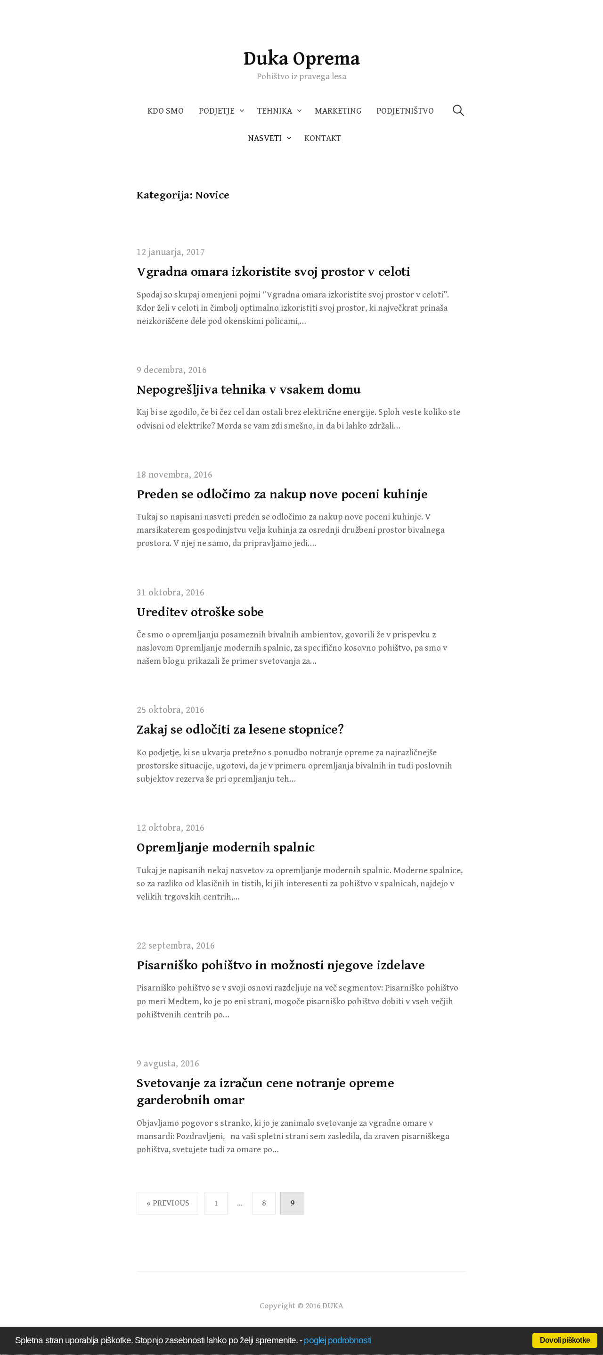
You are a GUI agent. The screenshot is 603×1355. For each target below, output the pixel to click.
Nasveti (265, 138)
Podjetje (217, 111)
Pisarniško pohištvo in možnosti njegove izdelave (281, 965)
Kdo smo (165, 111)
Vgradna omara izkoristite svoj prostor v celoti (273, 272)
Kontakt (322, 138)
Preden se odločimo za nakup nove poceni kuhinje (282, 494)
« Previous (168, 1203)
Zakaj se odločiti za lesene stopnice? (240, 729)
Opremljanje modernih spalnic (226, 847)
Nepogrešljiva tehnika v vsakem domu (249, 389)
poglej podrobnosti (337, 1340)
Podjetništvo (405, 111)
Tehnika (274, 111)
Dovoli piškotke (565, 1340)
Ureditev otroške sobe (200, 612)
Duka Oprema (302, 58)
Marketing (338, 111)
